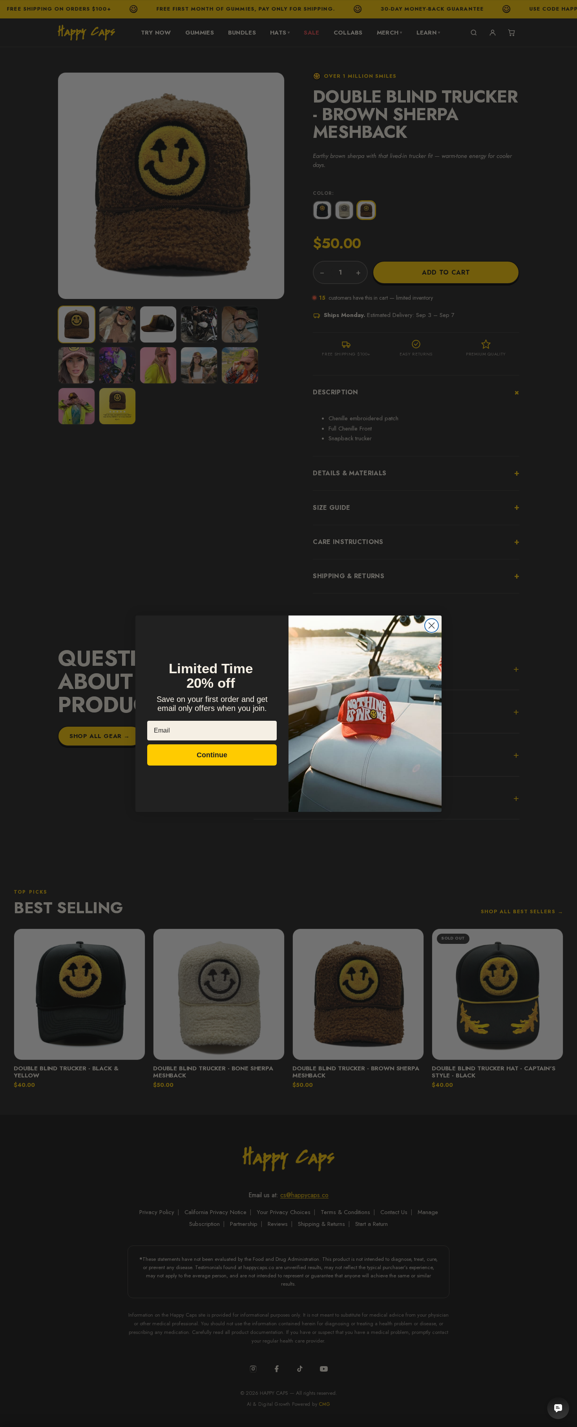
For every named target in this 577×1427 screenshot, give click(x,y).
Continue (212, 755)
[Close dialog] (431, 625)
